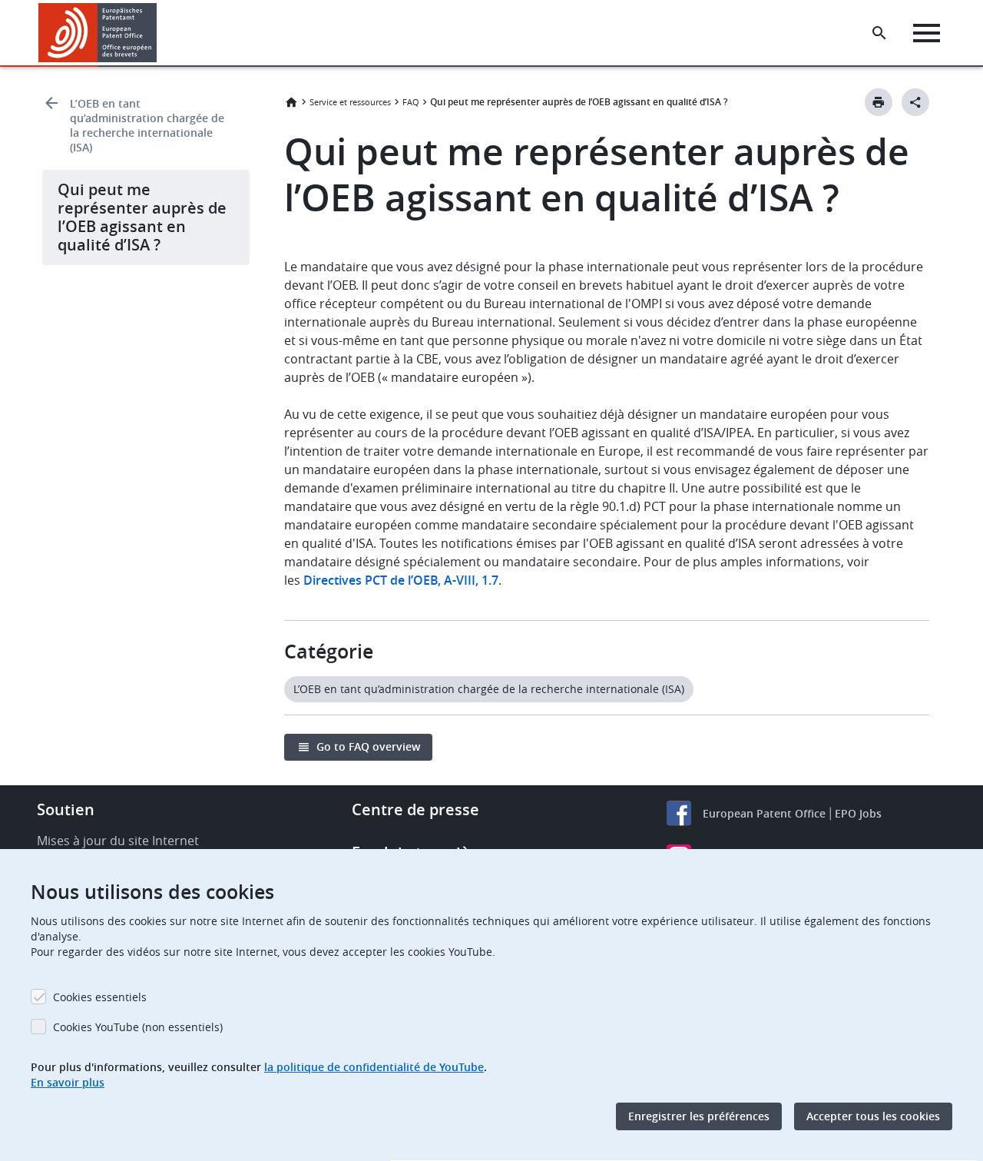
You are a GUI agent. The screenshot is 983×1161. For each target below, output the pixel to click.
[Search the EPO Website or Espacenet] (879, 33)
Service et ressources (350, 102)
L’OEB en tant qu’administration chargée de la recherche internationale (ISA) (147, 125)
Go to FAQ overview (368, 746)
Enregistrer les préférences (699, 1116)
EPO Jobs (858, 813)
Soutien (65, 809)
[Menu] (927, 33)
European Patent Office (764, 813)
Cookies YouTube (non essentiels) (138, 1027)
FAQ (410, 102)
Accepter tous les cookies (873, 1116)
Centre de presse (415, 809)
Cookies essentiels (100, 997)
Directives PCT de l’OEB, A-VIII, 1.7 (400, 580)
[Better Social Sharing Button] (915, 102)
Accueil (291, 102)
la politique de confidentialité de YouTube (374, 1067)
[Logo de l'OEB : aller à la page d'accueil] (97, 32)
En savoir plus (67, 1082)
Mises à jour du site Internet (118, 840)
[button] (159, 33)
